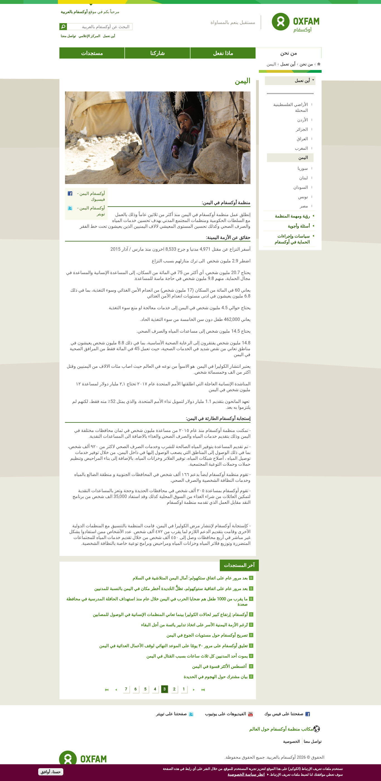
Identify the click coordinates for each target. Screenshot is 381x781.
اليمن (303, 157)
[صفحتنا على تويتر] (190, 713)
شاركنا (157, 53)
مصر (304, 206)
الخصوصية (291, 741)
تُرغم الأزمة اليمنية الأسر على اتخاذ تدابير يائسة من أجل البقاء (194, 624)
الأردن (302, 119)
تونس (303, 196)
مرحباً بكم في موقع (90, 12)
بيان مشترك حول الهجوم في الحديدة (216, 676)
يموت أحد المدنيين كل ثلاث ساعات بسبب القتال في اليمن (197, 656)
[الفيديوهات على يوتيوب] (249, 713)
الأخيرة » (106, 690)
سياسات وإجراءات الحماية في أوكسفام (292, 239)
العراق (302, 138)
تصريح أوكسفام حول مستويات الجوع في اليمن (207, 635)
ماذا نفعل (223, 53)
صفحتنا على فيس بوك (283, 713)
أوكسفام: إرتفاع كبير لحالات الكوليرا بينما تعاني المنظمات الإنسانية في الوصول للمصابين (170, 614)
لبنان (303, 177)
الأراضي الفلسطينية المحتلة (290, 107)
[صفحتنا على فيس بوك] (306, 713)
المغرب (301, 148)
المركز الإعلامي (89, 36)
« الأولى (203, 690)
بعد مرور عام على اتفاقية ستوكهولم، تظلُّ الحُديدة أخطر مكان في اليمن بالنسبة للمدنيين (171, 588)
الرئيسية (319, 63)
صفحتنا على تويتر (171, 713)
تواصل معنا (68, 36)
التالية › (116, 690)
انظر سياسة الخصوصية (246, 774)
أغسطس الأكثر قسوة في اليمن (220, 666)
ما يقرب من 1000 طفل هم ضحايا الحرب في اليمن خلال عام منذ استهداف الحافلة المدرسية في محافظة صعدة (157, 601)
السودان (300, 187)
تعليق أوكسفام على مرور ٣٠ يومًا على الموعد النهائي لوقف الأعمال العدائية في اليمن (173, 645)
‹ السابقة (193, 690)
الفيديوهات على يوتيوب (225, 713)
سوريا (303, 168)
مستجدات (92, 53)
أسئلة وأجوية (299, 226)
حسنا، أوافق (51, 772)
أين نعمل (109, 36)
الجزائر (302, 129)
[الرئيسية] (295, 24)
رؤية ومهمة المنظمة (292, 216)
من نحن (288, 53)
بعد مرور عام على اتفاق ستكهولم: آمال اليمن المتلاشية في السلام (190, 578)
